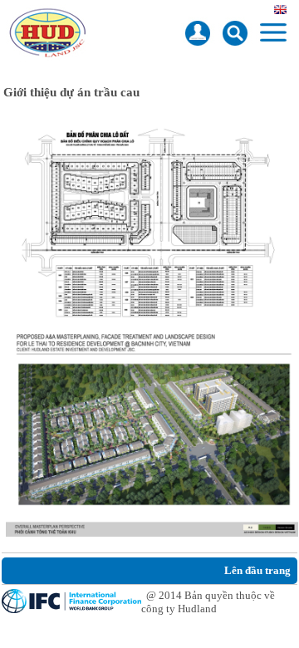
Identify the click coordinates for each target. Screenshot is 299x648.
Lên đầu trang (257, 570)
